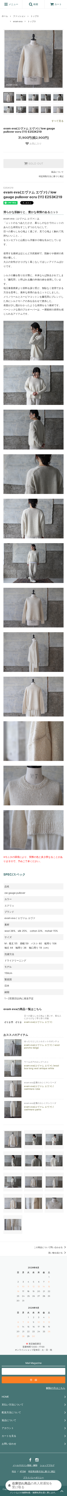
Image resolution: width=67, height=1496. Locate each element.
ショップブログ (47, 1465)
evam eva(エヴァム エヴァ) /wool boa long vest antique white (41, 1067)
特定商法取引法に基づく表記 (41, 1471)
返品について (57, 172)
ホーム (5, 16)
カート (58, 4)
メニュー (13, 4)
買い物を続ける (55, 1252)
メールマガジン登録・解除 (25, 1465)
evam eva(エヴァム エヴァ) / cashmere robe (39, 1087)
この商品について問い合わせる (48, 1247)
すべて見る (58, 120)
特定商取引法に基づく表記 (51, 176)
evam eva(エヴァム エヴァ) (38, 1022)
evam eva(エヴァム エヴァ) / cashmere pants (39, 1108)
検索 (35, 4)
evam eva (18, 21)
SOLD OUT (35, 163)
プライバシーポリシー (33, 1477)
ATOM (23, 1471)
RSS (14, 1471)
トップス (35, 16)
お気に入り (35, 143)
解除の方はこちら (55, 1388)
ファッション (19, 16)
